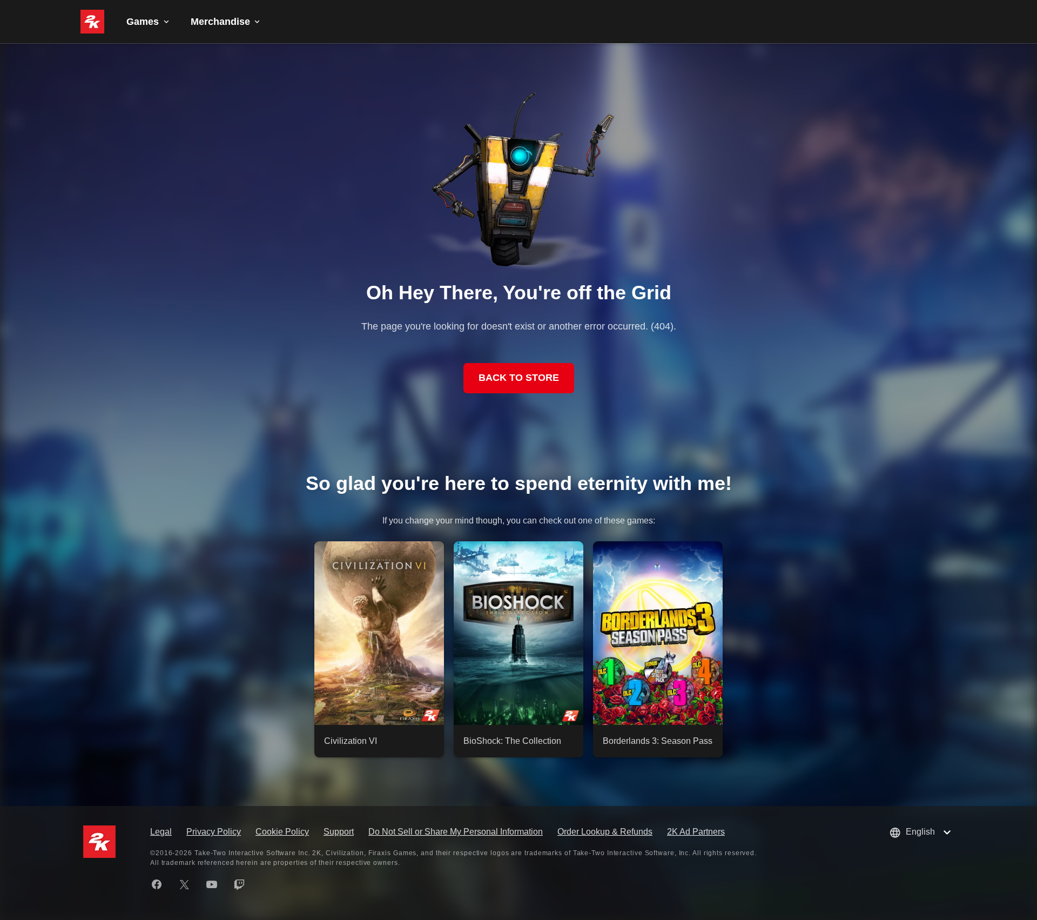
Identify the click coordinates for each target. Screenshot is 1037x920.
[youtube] (211, 884)
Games (142, 21)
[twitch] (239, 884)
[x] (184, 884)
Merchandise (220, 21)
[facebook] (156, 884)
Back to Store (519, 377)
